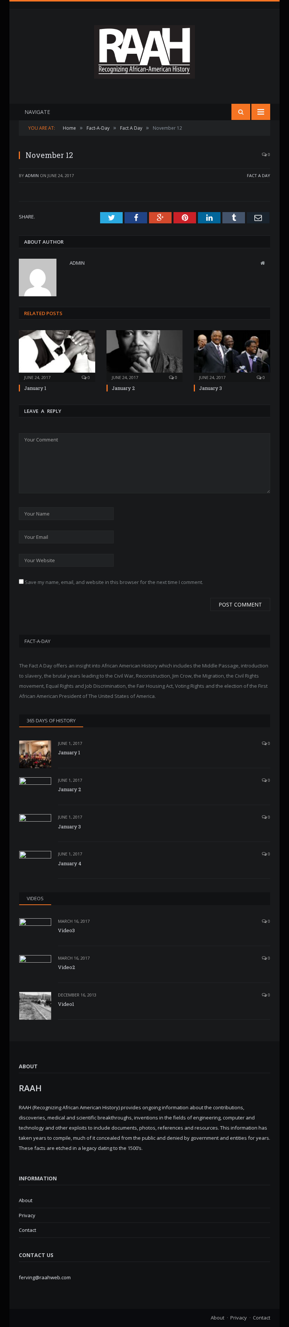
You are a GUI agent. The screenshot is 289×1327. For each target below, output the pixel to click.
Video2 (66, 967)
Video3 (66, 930)
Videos (35, 898)
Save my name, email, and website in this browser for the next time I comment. (114, 582)
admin (32, 175)
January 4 (69, 863)
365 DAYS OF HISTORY (51, 720)
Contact (27, 1230)
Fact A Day (258, 175)
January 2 (123, 388)
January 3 (210, 388)
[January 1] (57, 355)
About (25, 1200)
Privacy (27, 1215)
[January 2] (144, 355)
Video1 (66, 1004)
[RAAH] (144, 75)
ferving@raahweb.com (45, 1277)
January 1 (35, 388)
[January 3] (232, 355)
